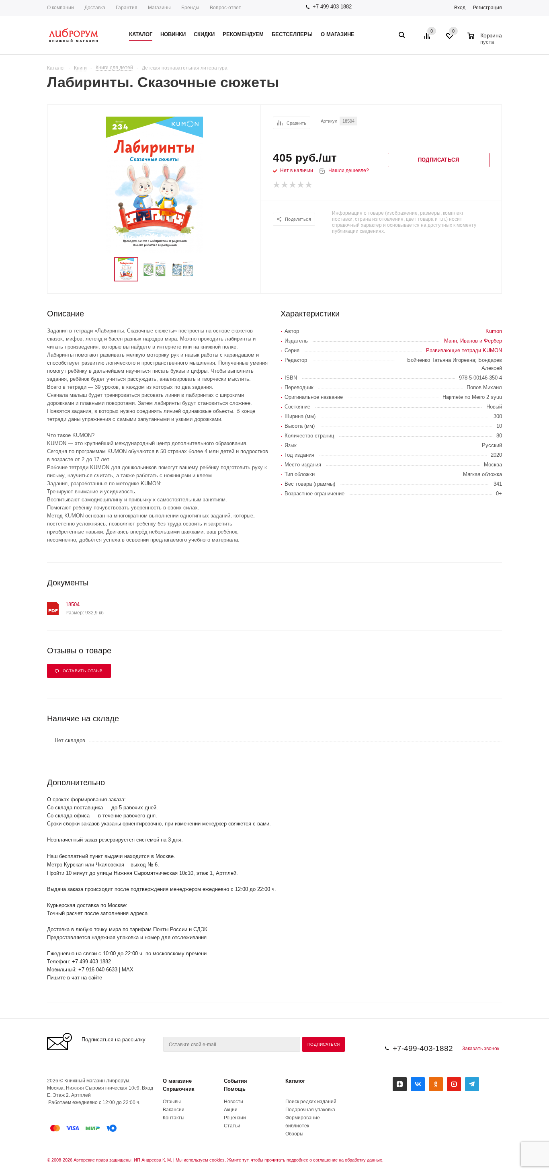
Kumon (493, 331)
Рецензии (235, 1118)
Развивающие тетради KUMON (464, 350)
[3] (293, 185)
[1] (277, 185)
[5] (309, 185)
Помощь (235, 1089)
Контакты (173, 1118)
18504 (73, 604)
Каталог (295, 1081)
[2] (285, 185)
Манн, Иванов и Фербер (473, 341)
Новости (233, 1101)
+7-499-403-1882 (332, 7)
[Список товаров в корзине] (485, 41)
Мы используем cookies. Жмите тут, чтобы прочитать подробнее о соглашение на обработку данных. (279, 1160)
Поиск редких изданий (310, 1101)
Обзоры (294, 1134)
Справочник (179, 1089)
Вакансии (173, 1109)
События (235, 1081)
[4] (301, 185)
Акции (231, 1109)
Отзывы (172, 1101)
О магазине (177, 1081)
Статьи (232, 1126)
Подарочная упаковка (310, 1109)
